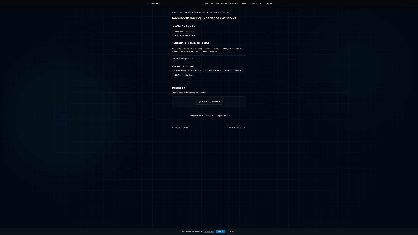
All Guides (209, 3)
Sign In (269, 4)
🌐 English (255, 3)
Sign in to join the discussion (209, 102)
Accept (220, 231)
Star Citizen (189, 75)
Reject (231, 231)
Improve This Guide (236, 128)
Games (224, 3)
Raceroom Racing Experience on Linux (187, 70)
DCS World (177, 75)
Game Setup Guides (191, 12)
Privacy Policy (209, 232)
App (217, 3)
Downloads (234, 3)
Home (174, 12)
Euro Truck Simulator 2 (213, 70)
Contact (244, 3)
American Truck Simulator (234, 70)
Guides (180, 12)
